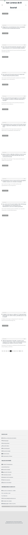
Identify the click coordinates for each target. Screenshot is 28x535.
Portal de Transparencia (7, 464)
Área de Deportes (6, 448)
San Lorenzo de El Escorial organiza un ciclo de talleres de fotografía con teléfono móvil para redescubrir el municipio (14, 99)
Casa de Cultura (5, 445)
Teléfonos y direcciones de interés (9, 438)
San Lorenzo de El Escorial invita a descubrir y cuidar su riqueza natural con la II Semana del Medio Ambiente (14, 47)
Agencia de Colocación (7, 472)
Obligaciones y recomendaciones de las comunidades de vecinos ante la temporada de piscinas (14, 27)
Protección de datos (6, 469)
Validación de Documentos (7, 477)
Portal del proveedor (7, 474)
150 (19, 351)
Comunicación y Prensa (7, 456)
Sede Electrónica (6, 467)
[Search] (25, 5)
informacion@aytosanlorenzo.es (9, 498)
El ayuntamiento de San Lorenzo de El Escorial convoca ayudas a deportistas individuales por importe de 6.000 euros (14, 125)
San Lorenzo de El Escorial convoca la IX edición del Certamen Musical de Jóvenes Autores (13, 75)
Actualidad (5, 13)
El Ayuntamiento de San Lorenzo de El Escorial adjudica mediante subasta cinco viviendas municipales (14, 181)
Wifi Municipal (5, 440)
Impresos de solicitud (7, 482)
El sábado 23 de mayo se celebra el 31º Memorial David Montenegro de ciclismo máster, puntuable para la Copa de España (14, 315)
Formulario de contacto (7, 501)
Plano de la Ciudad (6, 451)
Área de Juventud (5, 443)
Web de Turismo (6, 453)
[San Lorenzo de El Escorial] (14, 5)
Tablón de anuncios (6, 480)
